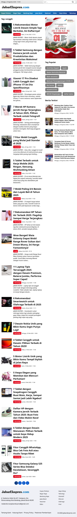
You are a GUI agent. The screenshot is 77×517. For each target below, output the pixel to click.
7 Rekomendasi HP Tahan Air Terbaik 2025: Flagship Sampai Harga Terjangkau (27, 215)
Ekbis (55, 13)
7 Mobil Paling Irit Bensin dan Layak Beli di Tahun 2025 (27, 192)
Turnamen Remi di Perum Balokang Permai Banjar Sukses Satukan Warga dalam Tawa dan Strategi (64, 144)
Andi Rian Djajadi (53, 68)
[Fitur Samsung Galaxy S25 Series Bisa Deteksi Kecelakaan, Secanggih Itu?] (7, 467)
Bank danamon (52, 77)
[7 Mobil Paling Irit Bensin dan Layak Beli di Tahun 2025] (7, 192)
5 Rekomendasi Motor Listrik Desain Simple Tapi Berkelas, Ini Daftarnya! (27, 27)
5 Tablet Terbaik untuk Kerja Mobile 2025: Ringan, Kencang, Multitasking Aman (25, 165)
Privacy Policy (28, 513)
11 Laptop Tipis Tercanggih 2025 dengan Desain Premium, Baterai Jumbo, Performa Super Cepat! (27, 273)
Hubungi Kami (17, 513)
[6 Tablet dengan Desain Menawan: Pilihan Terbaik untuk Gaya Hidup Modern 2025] (7, 431)
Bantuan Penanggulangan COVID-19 (60, 81)
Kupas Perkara (6, 13)
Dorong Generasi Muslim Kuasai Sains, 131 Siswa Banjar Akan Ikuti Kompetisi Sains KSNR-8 (64, 131)
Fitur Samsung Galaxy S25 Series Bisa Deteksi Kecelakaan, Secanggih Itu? (27, 468)
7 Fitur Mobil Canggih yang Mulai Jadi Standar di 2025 (26, 140)
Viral (15, 251)
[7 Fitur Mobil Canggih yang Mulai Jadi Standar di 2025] (7, 141)
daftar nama (68, 94)
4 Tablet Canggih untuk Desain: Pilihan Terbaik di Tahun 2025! (27, 343)
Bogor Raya (17, 13)
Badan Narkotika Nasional (56, 72)
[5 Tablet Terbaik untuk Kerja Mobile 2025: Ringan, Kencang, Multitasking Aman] (7, 164)
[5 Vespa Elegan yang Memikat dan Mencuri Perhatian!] (7, 376)
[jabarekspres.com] (16, 7)
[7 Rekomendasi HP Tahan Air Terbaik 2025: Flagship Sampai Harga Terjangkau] (7, 215)
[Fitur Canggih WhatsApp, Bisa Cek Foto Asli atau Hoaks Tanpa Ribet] (7, 451)
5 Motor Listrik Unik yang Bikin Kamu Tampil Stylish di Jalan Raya (27, 359)
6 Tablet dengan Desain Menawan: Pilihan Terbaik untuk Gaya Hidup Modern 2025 (27, 432)
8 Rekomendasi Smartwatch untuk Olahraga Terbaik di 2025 (27, 301)
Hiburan (61, 499)
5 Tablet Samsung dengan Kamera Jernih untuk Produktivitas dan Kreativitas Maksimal (27, 54)
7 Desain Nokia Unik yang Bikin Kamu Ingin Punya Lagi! (27, 326)
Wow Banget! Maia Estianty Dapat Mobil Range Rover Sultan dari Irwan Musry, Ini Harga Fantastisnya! (26, 241)
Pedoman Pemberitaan (43, 513)
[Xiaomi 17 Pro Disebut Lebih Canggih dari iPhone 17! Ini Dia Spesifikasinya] (7, 82)
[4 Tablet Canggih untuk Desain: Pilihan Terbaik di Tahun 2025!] (7, 343)
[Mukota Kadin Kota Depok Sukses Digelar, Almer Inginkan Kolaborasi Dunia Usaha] (49, 121)
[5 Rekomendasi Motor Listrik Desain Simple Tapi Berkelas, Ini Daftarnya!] (7, 28)
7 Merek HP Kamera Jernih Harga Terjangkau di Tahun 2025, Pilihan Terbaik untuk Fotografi (27, 111)
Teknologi (72, 13)
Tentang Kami (6, 513)
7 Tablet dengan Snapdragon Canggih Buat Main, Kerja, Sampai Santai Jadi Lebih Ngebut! (27, 393)
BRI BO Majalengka (53, 94)
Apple (64, 68)
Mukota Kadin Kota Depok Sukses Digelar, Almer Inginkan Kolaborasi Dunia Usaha (64, 120)
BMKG (60, 85)
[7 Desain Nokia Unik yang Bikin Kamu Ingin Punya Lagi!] (7, 327)
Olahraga (61, 502)
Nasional (48, 13)
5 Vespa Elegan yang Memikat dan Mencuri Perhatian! (25, 375)
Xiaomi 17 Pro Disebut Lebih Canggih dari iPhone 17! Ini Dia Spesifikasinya (25, 83)
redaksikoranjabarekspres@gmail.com (15, 504)
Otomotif (17, 34)
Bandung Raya (28, 13)
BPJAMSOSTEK (52, 90)
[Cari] (72, 1)
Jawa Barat (38, 13)
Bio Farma (50, 85)
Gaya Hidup (63, 13)
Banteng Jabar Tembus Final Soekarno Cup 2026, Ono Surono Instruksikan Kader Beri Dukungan (64, 108)
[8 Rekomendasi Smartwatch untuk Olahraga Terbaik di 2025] (7, 302)
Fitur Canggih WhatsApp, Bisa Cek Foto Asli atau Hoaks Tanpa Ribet (27, 450)
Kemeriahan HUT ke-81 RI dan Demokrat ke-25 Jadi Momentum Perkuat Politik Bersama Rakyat (64, 156)
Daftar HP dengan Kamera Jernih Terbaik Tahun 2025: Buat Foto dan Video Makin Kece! (26, 413)
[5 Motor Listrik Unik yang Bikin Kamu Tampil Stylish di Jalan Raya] (7, 360)
